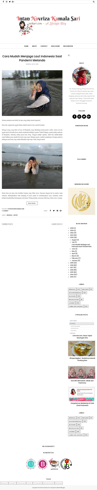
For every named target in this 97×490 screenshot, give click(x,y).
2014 (71, 275)
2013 (71, 277)
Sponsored (37, 483)
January (74, 260)
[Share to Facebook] (50, 210)
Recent (16, 215)
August (74, 240)
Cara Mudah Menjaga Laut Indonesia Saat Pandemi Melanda (32, 58)
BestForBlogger (61, 487)
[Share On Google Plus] (60, 210)
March (74, 256)
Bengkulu (9, 215)
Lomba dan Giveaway (76, 306)
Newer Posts (8, 224)
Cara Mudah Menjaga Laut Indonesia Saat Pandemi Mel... (82, 245)
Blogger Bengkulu (75, 292)
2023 (72, 230)
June (73, 249)
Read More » (32, 203)
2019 (71, 263)
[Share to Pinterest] (57, 210)
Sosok (29, 483)
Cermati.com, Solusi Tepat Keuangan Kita (82, 337)
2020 (72, 237)
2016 (71, 270)
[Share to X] (53, 210)
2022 (72, 233)
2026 (72, 228)
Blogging (72, 296)
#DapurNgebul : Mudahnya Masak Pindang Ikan (82, 359)
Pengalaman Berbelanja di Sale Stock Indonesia (82, 404)
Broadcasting (74, 299)
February (75, 258)
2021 (71, 235)
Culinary (72, 303)
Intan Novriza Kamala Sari (43, 487)
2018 (71, 265)
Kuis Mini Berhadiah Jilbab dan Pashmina (82, 382)
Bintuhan (85, 289)
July (73, 242)
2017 (71, 267)
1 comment (5, 211)
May (73, 251)
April (73, 253)
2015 (71, 272)
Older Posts (56, 224)
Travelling (21, 483)
